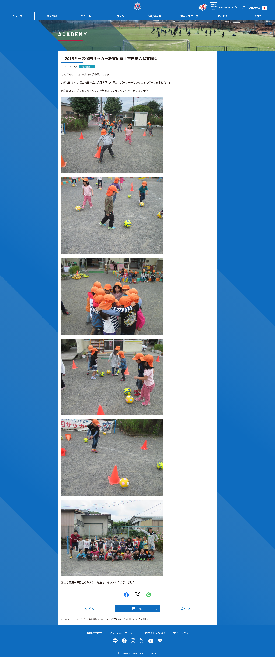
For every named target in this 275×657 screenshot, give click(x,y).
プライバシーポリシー (122, 633)
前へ (91, 608)
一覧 (139, 608)
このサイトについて (154, 633)
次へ (183, 608)
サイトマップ (180, 633)
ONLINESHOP (226, 7)
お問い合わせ (94, 633)
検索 (246, 7)
